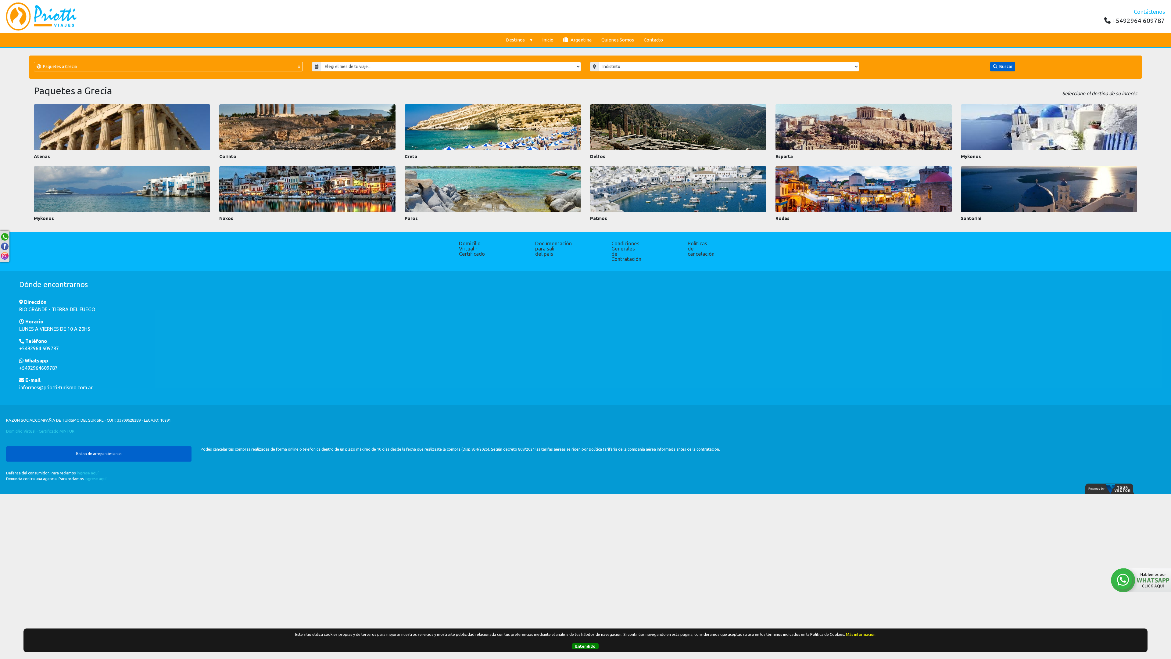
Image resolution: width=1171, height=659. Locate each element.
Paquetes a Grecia (171, 66)
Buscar (1005, 66)
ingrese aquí (87, 473)
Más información (861, 634)
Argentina (581, 39)
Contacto (653, 39)
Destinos (515, 39)
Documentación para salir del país (548, 248)
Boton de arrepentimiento (99, 454)
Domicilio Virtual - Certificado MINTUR (40, 431)
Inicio (547, 39)
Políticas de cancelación (701, 248)
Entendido (585, 646)
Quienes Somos (617, 39)
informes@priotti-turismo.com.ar (56, 387)
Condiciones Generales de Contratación (624, 251)
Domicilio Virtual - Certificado (472, 248)
